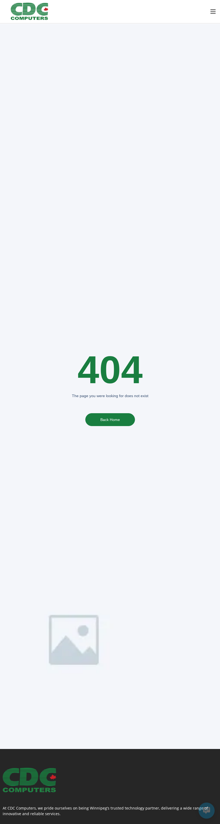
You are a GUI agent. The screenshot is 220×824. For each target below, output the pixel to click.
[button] (212, 11)
